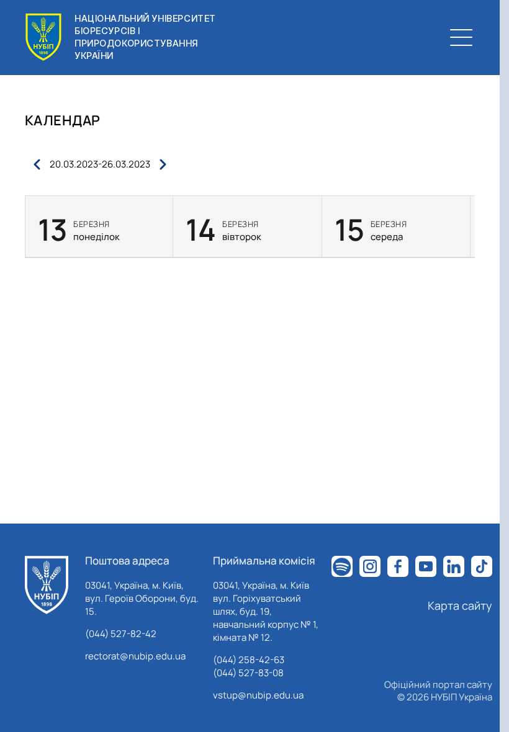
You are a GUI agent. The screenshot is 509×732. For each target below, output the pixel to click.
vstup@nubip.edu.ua (258, 695)
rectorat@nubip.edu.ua (135, 656)
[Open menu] (461, 37)
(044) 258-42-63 (248, 659)
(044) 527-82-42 (120, 633)
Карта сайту (460, 605)
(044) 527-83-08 (248, 672)
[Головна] (46, 585)
